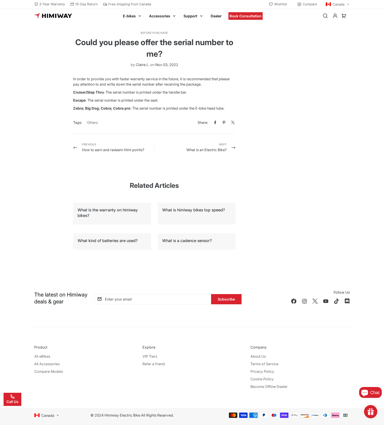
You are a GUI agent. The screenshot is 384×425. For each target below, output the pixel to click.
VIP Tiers (149, 356)
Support (190, 16)
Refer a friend (153, 364)
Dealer (216, 16)
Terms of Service (264, 364)
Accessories (159, 16)
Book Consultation (246, 16)
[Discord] (347, 301)
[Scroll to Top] (375, 401)
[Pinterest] (224, 122)
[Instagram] (304, 301)
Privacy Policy (262, 371)
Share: (203, 122)
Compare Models (48, 371)
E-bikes (129, 16)
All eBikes (42, 356)
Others (92, 122)
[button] (344, 16)
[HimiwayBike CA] (53, 16)
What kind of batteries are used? (108, 240)
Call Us (12, 401)
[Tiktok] (336, 301)
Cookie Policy (262, 379)
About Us (258, 356)
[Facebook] (215, 122)
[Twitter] (233, 122)
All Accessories (47, 364)
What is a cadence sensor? (187, 240)
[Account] (335, 16)
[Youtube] (325, 301)
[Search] (325, 16)
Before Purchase (154, 32)
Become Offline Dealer (269, 386)
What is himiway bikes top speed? (193, 210)
